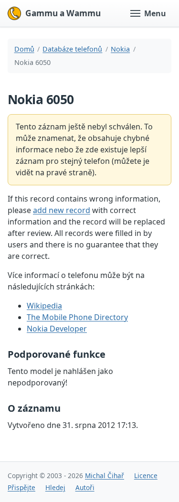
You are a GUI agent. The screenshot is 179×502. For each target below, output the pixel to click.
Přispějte (21, 487)
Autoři (85, 487)
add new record (61, 210)
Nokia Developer (57, 328)
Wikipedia (44, 305)
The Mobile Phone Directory (77, 317)
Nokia (120, 48)
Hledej (55, 487)
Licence (146, 475)
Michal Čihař (104, 475)
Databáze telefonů (72, 48)
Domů (24, 48)
